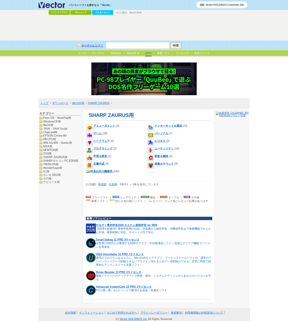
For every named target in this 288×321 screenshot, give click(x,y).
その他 (47, 178)
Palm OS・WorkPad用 (57, 117)
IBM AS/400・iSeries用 (57, 142)
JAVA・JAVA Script (55, 128)
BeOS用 (48, 124)
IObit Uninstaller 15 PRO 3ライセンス (120, 254)
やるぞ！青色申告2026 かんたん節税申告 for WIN (126, 225)
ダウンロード (60, 103)
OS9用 (47, 153)
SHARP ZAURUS (98, 103)
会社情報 (70, 312)
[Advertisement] (144, 27)
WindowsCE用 (52, 121)
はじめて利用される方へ (122, 312)
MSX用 (47, 146)
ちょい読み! (121, 12)
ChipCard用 (50, 132)
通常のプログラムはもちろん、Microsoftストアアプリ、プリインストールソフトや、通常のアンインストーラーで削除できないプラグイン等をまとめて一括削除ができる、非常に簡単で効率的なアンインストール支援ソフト (153, 261)
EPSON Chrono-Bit (55, 135)
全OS (148, 53)
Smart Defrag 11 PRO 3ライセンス (117, 239)
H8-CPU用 (49, 139)
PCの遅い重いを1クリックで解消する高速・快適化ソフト (131, 290)
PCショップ (81, 12)
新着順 (102, 184)
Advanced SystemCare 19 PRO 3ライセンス (124, 286)
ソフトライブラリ (59, 12)
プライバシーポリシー (154, 312)
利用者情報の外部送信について (204, 312)
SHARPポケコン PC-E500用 (60, 160)
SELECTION (135, 12)
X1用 (46, 171)
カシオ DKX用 (52, 174)
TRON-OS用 (50, 164)
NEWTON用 (50, 150)
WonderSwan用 (52, 167)
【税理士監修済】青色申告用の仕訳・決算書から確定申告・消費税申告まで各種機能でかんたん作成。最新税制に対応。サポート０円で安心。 (153, 230)
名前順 (113, 184)
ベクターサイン (102, 12)
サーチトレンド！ (92, 45)
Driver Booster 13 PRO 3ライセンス (118, 272)
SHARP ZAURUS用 (55, 156)
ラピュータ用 (51, 182)
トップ (44, 103)
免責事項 (176, 312)
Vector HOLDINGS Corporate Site (225, 4)
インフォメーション (91, 312)
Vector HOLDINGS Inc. (134, 319)
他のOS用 (78, 103)
